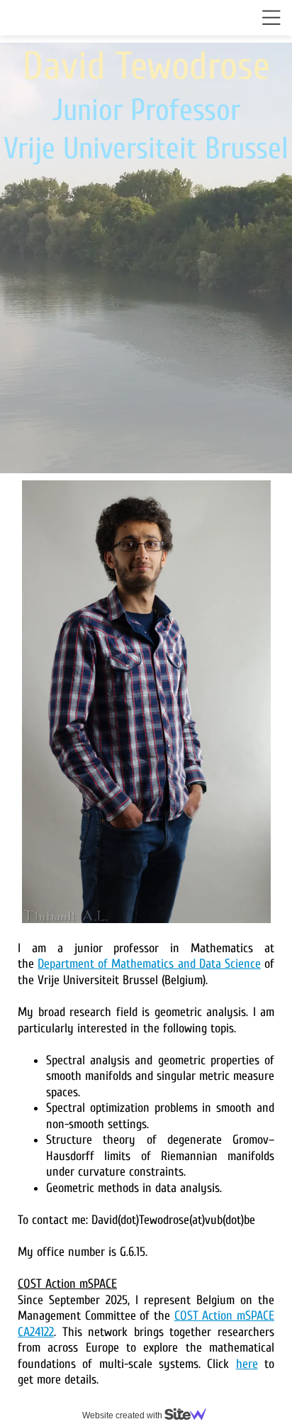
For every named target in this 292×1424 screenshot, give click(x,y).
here (247, 1364)
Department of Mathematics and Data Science (149, 963)
